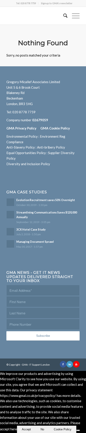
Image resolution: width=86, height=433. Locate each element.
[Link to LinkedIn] (69, 364)
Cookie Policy (62, 429)
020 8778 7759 (24, 112)
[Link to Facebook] (63, 364)
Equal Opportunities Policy (26, 153)
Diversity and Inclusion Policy (28, 164)
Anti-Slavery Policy (20, 147)
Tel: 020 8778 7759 (26, 3)
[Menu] (73, 16)
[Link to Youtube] (76, 364)
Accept (26, 429)
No (42, 429)
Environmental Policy (22, 136)
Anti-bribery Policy (51, 147)
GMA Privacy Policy (23, 128)
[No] (78, 430)
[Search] (63, 16)
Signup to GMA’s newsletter (57, 3)
